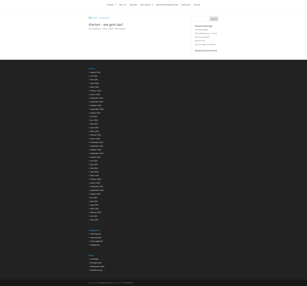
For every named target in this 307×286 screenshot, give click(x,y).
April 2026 (94, 83)
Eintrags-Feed (95, 263)
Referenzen (186, 5)
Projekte (110, 5)
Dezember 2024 (96, 142)
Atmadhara (96, 29)
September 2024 (97, 153)
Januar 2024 (95, 183)
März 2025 (94, 131)
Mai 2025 (94, 124)
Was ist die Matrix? (202, 37)
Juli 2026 (93, 76)
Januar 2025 (95, 138)
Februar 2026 (95, 91)
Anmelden (94, 259)
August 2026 (95, 72)
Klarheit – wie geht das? (106, 24)
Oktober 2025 (95, 105)
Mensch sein (200, 41)
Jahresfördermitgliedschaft (167, 5)
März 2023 (94, 208)
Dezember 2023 (96, 186)
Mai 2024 (94, 168)
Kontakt (197, 5)
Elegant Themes (105, 283)
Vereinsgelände (96, 241)
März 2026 (94, 87)
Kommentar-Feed (97, 266)
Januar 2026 (95, 94)
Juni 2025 (94, 120)
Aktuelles (133, 5)
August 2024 (95, 157)
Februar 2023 (95, 212)
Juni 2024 (94, 164)
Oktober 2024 (95, 150)
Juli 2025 (93, 116)
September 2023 (97, 190)
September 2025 (97, 109)
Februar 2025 (95, 135)
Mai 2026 (94, 79)
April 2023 (94, 205)
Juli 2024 (93, 161)
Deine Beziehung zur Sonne (206, 33)
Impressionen (95, 237)
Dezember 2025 (96, 98)
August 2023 (95, 194)
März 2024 (94, 175)
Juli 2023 (93, 197)
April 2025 (94, 127)
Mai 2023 (94, 201)
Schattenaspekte (201, 29)
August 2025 (95, 113)
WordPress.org (96, 270)
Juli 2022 (93, 216)
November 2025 (96, 102)
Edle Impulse (145, 5)
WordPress (128, 283)
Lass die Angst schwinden (205, 44)
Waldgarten (95, 245)
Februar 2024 (95, 179)
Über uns (123, 5)
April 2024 (94, 172)
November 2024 (96, 146)
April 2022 (94, 220)
